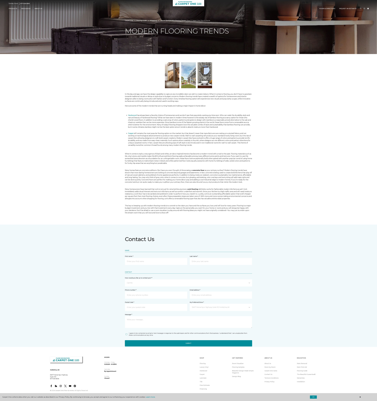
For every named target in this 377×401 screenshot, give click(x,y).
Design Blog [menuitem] (236, 376)
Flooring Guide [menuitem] (302, 371)
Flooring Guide (141, 20)
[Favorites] (364, 8)
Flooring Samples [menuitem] (238, 367)
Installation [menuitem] (301, 382)
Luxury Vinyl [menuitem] (204, 367)
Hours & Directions (327, 8)
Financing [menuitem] (203, 389)
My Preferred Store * (197, 302)
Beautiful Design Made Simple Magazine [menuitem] (243, 372)
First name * (129, 256)
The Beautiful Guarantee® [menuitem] (306, 374)
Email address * (195, 290)
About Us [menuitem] (267, 363)
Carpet (131, 133)
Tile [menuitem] (201, 382)
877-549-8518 (25, 3)
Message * (128, 314)
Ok (313, 397)
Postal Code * (129, 302)
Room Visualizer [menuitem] (238, 363)
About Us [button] (38, 8)
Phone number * (130, 290)
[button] (361, 8)
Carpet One (129, 20)
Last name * (194, 256)
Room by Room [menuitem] (269, 367)
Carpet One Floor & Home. (64, 390)
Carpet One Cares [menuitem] (270, 371)
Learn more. (150, 397)
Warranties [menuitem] (301, 378)
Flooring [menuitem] (203, 363)
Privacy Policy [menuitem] (269, 382)
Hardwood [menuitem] (203, 371)
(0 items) (368, 8)
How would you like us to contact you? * (138, 278)
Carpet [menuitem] (202, 374)
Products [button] (13, 8)
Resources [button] (25, 8)
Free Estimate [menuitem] (205, 385)
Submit (188, 343)
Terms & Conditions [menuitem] (271, 378)
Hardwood (132, 115)
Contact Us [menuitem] (268, 374)
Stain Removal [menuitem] (302, 363)
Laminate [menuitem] (203, 378)
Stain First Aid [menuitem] (302, 367)
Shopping (153, 20)
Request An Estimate (347, 8)
